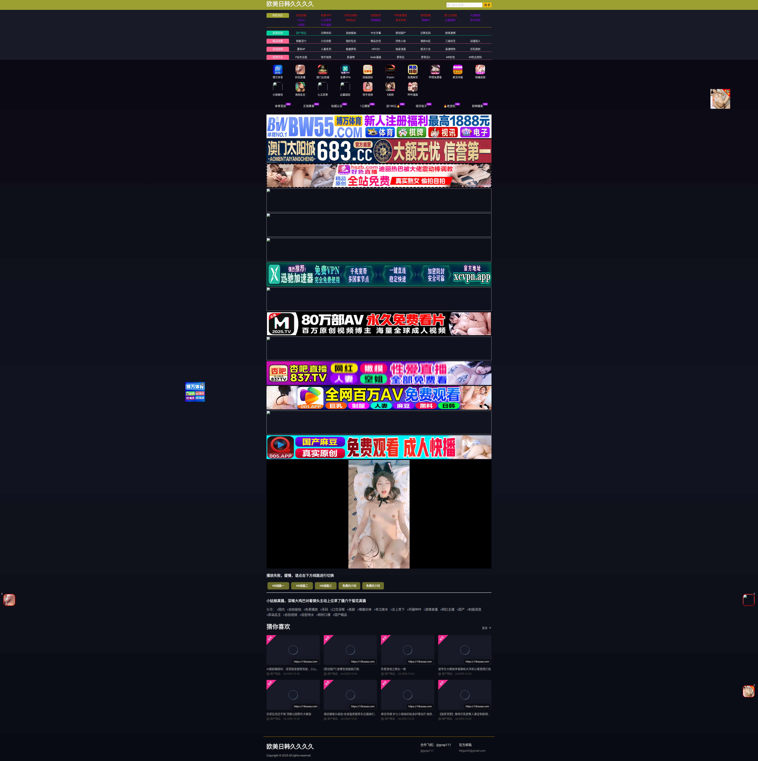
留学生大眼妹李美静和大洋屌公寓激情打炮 (464, 669)
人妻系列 (326, 49)
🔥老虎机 (449, 106)
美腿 (352, 609)
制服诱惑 (475, 609)
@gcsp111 (427, 750)
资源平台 (278, 57)
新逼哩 (351, 57)
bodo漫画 (376, 57)
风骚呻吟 (415, 609)
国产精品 (301, 32)
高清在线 (278, 32)
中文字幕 (376, 32)
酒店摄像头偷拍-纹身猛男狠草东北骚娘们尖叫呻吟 (354, 714)
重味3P (301, 49)
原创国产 (401, 32)
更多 (485, 628)
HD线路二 (302, 585)
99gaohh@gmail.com (472, 750)
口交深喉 (338, 609)
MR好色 (450, 57)
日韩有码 (326, 32)
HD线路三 (326, 585)
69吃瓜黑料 (475, 57)
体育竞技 (280, 106)
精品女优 (376, 40)
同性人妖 (401, 40)
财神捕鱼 (477, 106)
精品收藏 (278, 40)
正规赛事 (308, 106)
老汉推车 (381, 609)
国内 (281, 609)
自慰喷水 (307, 615)
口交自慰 (326, 40)
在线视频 (278, 49)
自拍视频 (291, 615)
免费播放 (311, 609)
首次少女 (425, 49)
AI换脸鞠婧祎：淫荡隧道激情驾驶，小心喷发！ (295, 669)
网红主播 (448, 609)
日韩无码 (425, 32)
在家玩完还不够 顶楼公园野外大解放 (288, 714)
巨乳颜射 (475, 49)
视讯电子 (421, 106)
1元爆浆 (365, 106)
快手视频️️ (326, 57)
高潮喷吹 (450, 49)
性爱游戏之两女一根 (393, 669)
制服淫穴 (301, 40)
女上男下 (398, 609)
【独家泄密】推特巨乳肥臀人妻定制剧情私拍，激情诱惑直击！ (477, 714)
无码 (325, 609)
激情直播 (431, 609)
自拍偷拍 (351, 32)
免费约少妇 (349, 585)
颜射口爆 (324, 615)
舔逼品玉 (274, 615)
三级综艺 (450, 40)
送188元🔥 (393, 106)
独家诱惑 (401, 49)
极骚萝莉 (351, 49)
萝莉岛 (400, 57)
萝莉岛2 (425, 57)
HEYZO (376, 49)
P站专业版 (301, 57)
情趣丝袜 (365, 609)
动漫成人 (475, 40)
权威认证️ (336, 106)
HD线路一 (278, 585)
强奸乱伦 (351, 40)
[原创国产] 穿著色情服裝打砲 (341, 669)
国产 (461, 609)
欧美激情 (450, 32)
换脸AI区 (426, 40)
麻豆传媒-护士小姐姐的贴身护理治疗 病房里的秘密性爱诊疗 (417, 714)
